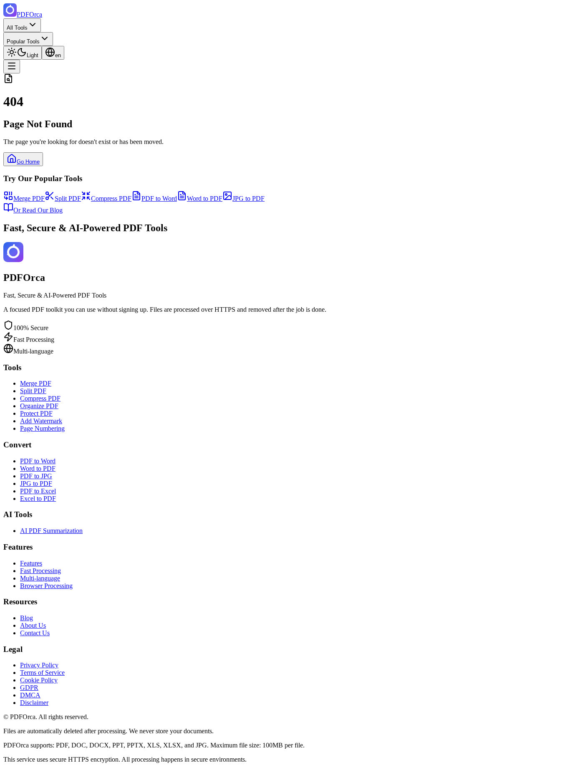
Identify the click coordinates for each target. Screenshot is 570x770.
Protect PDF (36, 413)
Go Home (28, 162)
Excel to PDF (38, 498)
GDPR (29, 687)
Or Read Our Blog (38, 210)
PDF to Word (159, 198)
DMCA (30, 695)
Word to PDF (204, 198)
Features (31, 563)
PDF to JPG (36, 476)
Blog (26, 617)
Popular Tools (23, 41)
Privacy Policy (39, 665)
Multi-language (40, 578)
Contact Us (35, 632)
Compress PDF (111, 198)
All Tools (17, 28)
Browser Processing (46, 585)
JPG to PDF (248, 198)
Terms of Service (42, 672)
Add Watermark (41, 420)
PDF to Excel (38, 491)
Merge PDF (29, 198)
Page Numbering (42, 428)
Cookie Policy (39, 680)
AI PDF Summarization (51, 530)
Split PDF (68, 198)
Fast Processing (40, 570)
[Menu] (11, 66)
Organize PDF (39, 405)
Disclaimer (34, 702)
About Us (33, 625)
